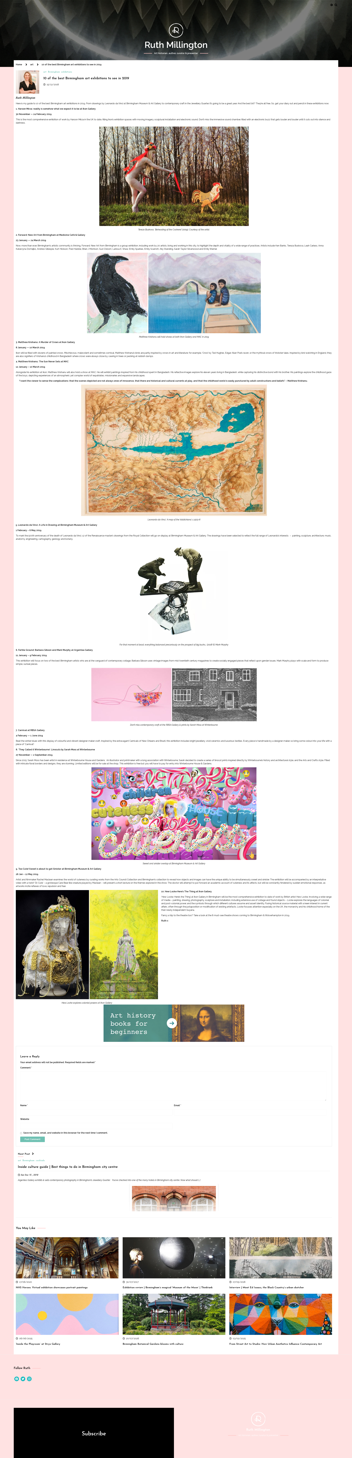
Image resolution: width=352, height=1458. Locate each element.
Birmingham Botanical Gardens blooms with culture (153, 1344)
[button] (331, 5)
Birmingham (54, 72)
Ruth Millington (176, 45)
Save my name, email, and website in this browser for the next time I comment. (65, 1133)
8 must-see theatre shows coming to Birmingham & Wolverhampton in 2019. (251, 915)
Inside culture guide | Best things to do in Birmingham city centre (68, 1167)
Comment (26, 1067)
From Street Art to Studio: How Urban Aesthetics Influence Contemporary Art (275, 1344)
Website (24, 1119)
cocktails (40, 1160)
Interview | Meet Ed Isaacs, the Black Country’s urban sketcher (266, 1287)
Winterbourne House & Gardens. (195, 763)
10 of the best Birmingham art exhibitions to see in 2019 (86, 78)
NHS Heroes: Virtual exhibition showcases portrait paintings (52, 1287)
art (44, 72)
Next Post (24, 1154)
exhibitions (66, 72)
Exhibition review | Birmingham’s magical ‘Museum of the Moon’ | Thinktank (168, 1287)
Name (24, 1105)
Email (177, 1105)
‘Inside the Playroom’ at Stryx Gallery (38, 1344)
